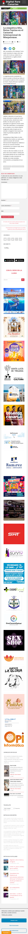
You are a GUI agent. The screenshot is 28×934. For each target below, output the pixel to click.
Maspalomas (6, 168)
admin (14, 41)
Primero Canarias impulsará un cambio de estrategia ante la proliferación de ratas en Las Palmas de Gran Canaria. (13, 841)
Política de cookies (7, 915)
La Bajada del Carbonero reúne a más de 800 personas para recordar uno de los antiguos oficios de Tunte (14, 827)
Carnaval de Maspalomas (18, 166)
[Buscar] (22, 279)
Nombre (3, 200)
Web (2, 211)
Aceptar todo (14, 920)
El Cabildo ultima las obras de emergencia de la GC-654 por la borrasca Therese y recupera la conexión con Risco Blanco (14, 847)
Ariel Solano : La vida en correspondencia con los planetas (16, 895)
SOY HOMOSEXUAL (15, 887)
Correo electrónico (6, 205)
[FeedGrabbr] (14, 797)
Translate (8, 809)
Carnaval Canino (7, 166)
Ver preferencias (14, 930)
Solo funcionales (14, 925)
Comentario (4, 182)
